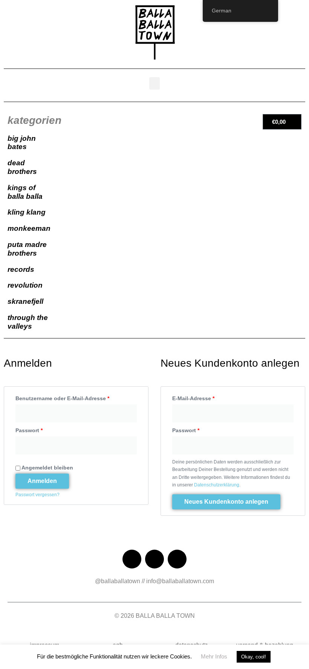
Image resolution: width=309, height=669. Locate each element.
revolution (25, 285)
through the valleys (28, 322)
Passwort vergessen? (37, 494)
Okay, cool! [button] (253, 657)
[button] (154, 83)
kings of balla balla (25, 192)
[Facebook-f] (131, 559)
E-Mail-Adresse (208, 397)
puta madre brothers (27, 249)
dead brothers (22, 167)
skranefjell (25, 301)
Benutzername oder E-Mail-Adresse (76, 397)
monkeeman (29, 228)
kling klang (27, 212)
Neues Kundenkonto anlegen (226, 501)
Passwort (43, 429)
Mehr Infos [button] (214, 656)
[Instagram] (154, 559)
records (21, 269)
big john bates (22, 142)
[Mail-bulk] (177, 559)
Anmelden (42, 481)
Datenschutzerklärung (216, 485)
